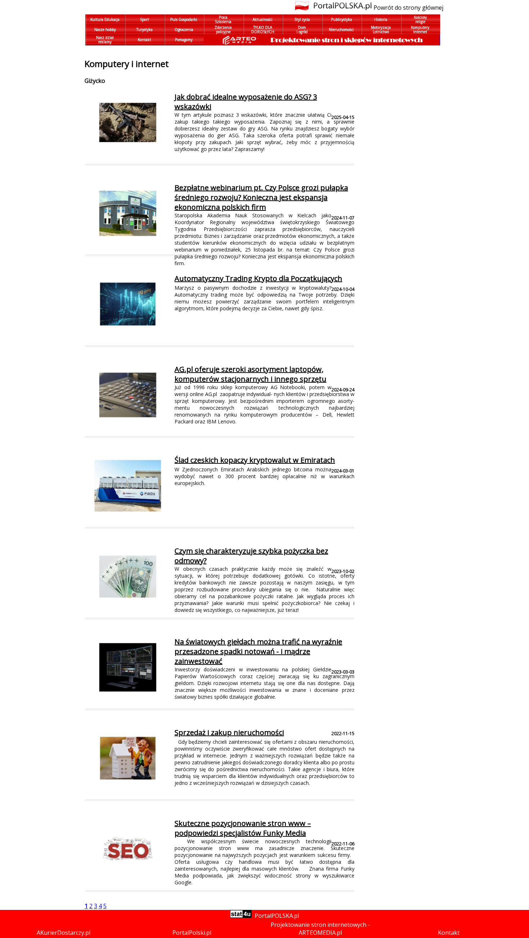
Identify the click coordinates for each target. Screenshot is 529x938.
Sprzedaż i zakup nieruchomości (229, 732)
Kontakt (449, 933)
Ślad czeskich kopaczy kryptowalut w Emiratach (255, 460)
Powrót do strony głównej (408, 8)
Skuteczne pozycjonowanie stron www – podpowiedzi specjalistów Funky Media (243, 828)
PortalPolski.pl (191, 933)
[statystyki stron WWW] (241, 916)
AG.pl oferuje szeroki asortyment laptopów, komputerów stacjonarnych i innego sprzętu (250, 374)
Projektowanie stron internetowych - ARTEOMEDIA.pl (320, 929)
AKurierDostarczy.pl (63, 933)
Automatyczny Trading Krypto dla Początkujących (258, 278)
